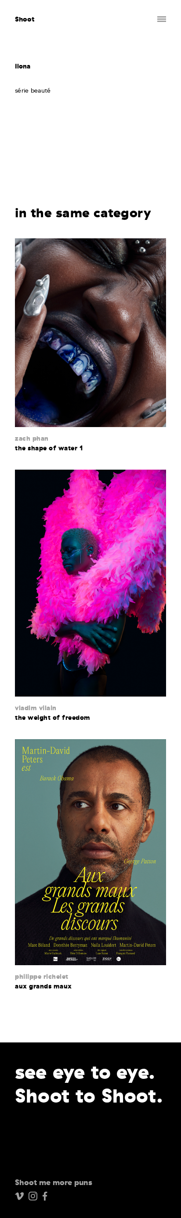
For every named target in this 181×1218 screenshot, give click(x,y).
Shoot (25, 19)
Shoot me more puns (53, 1182)
